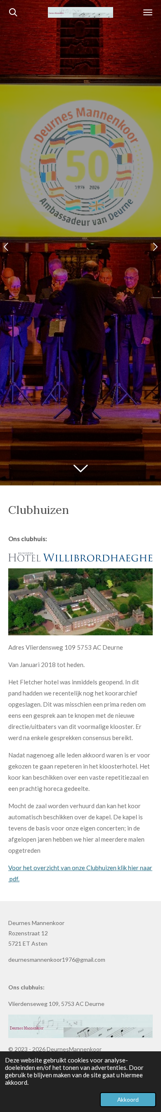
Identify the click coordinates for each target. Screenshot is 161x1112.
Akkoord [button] (128, 1099)
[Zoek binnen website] (13, 12)
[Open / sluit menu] (148, 12)
